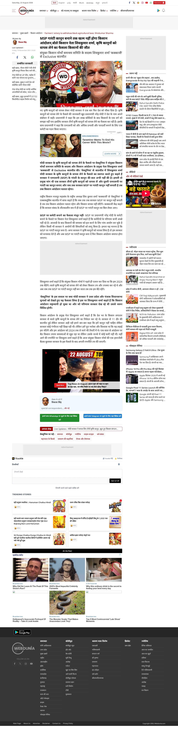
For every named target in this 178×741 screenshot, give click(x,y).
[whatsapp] (32, 57)
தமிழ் (69, 3)
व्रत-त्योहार (95, 670)
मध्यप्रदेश (43, 674)
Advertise (36, 723)
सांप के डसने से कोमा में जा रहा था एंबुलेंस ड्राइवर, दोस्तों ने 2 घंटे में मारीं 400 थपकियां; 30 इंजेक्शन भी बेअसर (145, 154)
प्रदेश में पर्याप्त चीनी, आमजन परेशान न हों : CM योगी (144, 290)
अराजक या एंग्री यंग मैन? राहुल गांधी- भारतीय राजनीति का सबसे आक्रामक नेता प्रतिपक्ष (143, 271)
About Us (26, 723)
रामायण (94, 662)
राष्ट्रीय (42, 658)
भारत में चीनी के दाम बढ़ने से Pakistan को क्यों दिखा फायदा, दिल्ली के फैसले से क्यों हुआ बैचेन (144, 135)
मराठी (75, 3)
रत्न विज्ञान (145, 690)
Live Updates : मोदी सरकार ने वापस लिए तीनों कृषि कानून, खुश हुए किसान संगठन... (86, 429)
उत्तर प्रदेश (43, 649)
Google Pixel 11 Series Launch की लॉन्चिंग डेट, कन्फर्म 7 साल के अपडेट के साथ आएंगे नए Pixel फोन (145, 389)
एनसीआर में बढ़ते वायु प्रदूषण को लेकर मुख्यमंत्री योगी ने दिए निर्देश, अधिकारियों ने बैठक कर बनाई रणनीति (145, 309)
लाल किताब (146, 662)
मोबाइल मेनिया (135, 345)
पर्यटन (68, 666)
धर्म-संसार (100, 434)
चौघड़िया (144, 678)
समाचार (43, 10)
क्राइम (42, 702)
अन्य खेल (128, 645)
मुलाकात (68, 694)
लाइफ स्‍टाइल (89, 434)
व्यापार (42, 710)
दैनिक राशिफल (146, 645)
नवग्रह (143, 686)
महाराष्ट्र (42, 686)
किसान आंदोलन (36, 33)
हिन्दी (54, 3)
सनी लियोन (69, 686)
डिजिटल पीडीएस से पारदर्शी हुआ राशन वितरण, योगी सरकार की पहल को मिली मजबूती (144, 328)
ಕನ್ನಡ (97, 3)
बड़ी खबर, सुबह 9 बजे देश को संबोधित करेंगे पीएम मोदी (23, 83)
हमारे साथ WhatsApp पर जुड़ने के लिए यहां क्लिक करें (59, 418)
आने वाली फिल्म (71, 674)
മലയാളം (89, 3)
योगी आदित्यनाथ (45, 645)
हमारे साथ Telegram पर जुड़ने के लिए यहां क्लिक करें (102, 416)
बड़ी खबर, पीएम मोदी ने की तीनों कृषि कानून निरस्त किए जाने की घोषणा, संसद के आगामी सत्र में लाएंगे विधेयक (24, 69)
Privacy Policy (68, 723)
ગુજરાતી (104, 3)
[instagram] (142, 2)
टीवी (67, 690)
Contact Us (56, 723)
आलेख (68, 662)
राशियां (144, 658)
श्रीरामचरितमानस (127, 10)
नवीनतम (133, 247)
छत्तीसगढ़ (43, 678)
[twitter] (134, 2)
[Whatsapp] (151, 2)
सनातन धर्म (95, 653)
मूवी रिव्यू (69, 658)
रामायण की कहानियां (65, 438)
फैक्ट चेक (43, 706)
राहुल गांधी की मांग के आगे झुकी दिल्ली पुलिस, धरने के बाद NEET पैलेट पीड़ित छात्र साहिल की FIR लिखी (146, 98)
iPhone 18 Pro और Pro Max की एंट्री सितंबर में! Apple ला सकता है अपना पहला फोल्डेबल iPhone (145, 370)
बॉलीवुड (53, 10)
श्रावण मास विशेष (89, 10)
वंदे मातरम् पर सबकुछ (70, 10)
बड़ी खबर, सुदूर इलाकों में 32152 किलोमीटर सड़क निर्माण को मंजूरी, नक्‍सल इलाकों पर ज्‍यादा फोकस (24, 98)
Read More (60, 386)
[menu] (14, 10)
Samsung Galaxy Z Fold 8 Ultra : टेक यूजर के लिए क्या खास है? (145, 351)
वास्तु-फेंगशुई (146, 666)
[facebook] (130, 2)
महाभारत (95, 666)
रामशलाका (145, 674)
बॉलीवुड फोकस (71, 678)
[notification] (163, 10)
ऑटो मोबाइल (44, 698)
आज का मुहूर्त (146, 653)
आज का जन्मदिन (147, 649)
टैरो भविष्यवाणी (147, 670)
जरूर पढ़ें (133, 73)
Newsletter (158, 3)
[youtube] (146, 2)
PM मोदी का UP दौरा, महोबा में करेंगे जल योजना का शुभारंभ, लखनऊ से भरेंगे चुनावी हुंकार (23, 76)
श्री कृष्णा (95, 658)
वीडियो (132, 172)
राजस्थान (43, 690)
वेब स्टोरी (69, 653)
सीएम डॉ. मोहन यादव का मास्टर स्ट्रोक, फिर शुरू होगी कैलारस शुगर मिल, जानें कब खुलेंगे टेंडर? (144, 253)
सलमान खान (70, 682)
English (62, 3)
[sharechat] (138, 2)
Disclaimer (46, 723)
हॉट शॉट (68, 649)
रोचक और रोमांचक (83, 438)
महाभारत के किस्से (48, 438)
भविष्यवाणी (96, 649)
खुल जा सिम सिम (71, 670)
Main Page (17, 723)
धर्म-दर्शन (95, 674)
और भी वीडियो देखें (134, 176)
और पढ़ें (66, 408)
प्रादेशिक (43, 670)
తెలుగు (81, 3)
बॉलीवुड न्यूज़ (70, 645)
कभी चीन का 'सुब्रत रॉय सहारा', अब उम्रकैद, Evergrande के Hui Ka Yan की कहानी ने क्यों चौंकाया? (145, 79)
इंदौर (41, 666)
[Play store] (158, 10)
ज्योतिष (113, 10)
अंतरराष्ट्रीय (43, 662)
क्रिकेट (102, 10)
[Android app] (22, 632)
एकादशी (95, 645)
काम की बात (44, 694)
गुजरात (42, 682)
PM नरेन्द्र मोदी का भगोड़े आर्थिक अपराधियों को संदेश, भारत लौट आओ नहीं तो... (24, 90)
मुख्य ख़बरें (24, 33)
